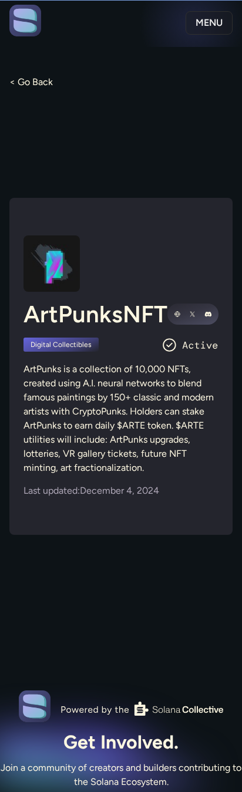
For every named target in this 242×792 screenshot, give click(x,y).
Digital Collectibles (61, 345)
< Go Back (31, 81)
